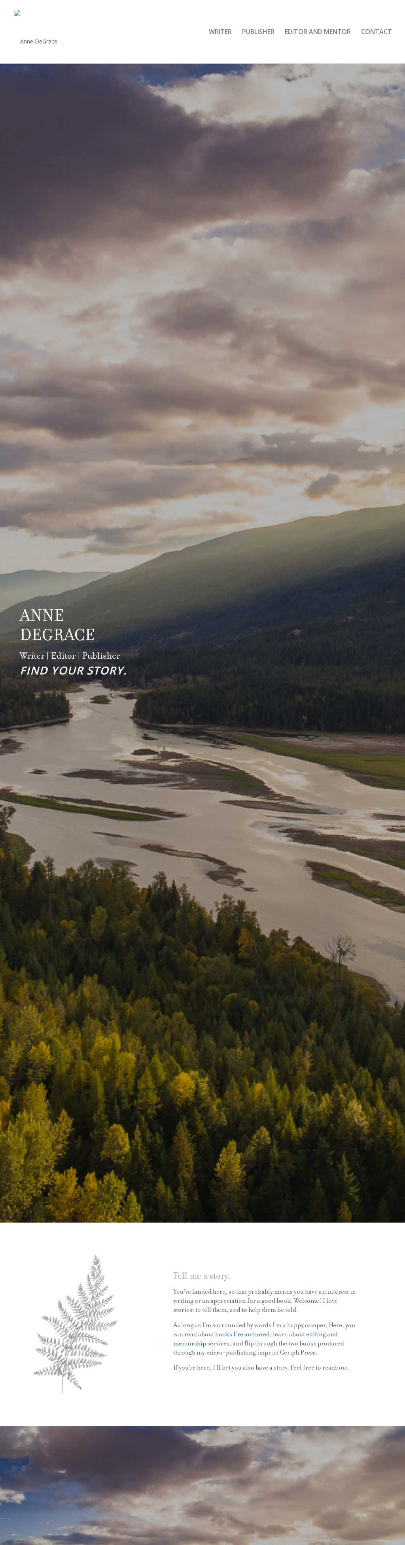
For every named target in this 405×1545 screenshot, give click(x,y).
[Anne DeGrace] (35, 35)
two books (302, 1343)
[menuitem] (220, 31)
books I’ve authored (242, 1334)
